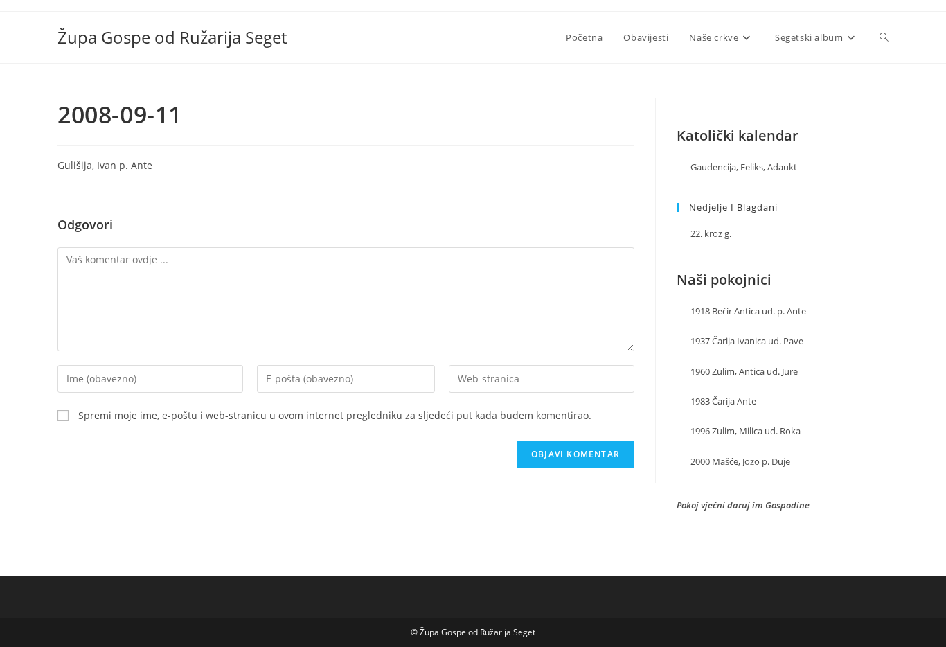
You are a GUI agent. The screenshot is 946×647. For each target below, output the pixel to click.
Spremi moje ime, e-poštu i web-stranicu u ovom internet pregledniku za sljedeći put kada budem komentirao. (334, 415)
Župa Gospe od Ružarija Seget (172, 37)
